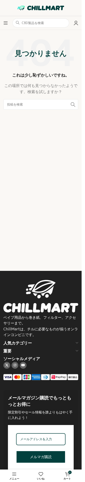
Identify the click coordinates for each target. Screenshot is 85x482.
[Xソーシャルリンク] (6, 365)
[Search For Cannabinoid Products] (73, 104)
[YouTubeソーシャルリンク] (23, 365)
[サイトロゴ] (40, 7)
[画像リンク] (40, 295)
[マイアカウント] (75, 22)
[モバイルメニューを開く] (5, 22)
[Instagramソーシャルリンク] (15, 365)
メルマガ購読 (41, 457)
